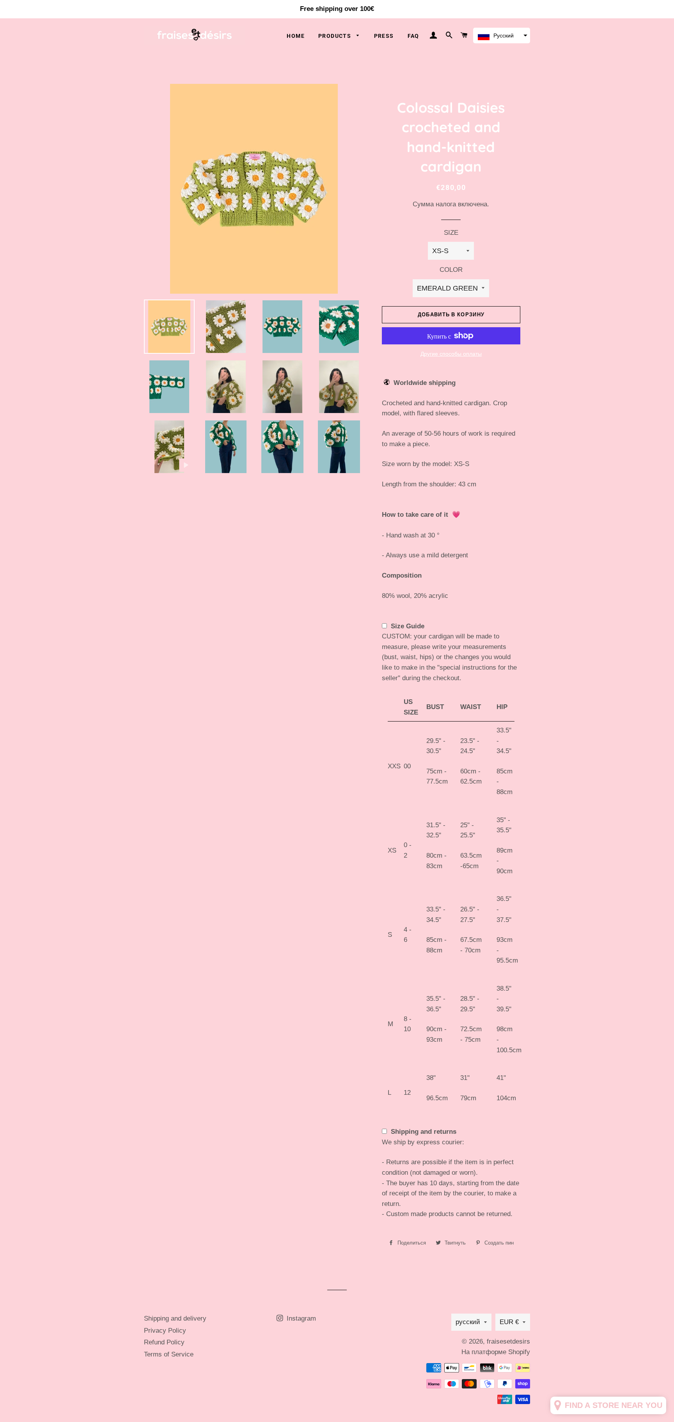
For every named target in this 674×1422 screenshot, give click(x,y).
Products (335, 36)
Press (384, 36)
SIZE (451, 232)
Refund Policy (164, 1342)
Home (296, 36)
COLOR (451, 269)
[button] (501, 35)
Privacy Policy (165, 1330)
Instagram (300, 1318)
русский (468, 1322)
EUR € (509, 1322)
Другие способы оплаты (451, 354)
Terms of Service (168, 1354)
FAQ (413, 36)
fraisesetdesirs (508, 1341)
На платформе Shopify (495, 1352)
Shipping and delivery (175, 1318)
